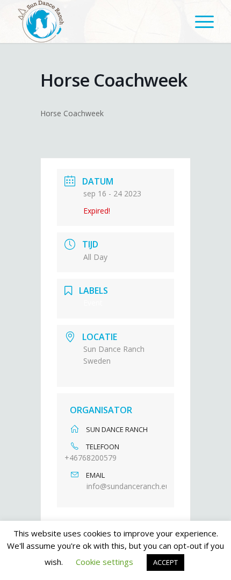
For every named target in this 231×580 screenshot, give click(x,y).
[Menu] (199, 21)
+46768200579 (90, 457)
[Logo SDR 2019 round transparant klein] (95, 21)
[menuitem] (199, 21)
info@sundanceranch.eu (128, 486)
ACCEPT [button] (165, 562)
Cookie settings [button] (104, 561)
